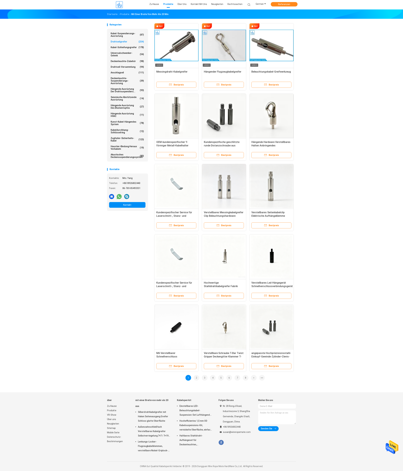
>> (262, 378)
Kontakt (127, 205)
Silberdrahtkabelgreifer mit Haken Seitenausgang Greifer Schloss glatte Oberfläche (153, 416)
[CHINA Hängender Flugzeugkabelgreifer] (224, 45)
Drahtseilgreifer (127, 41)
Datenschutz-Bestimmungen (115, 439)
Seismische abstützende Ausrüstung (127, 98)
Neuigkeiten (113, 423)
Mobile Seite (113, 432)
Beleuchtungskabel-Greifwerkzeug (271, 71)
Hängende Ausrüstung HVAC (127, 114)
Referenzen (284, 4)
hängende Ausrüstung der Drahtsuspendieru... (127, 90)
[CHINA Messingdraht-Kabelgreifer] (176, 45)
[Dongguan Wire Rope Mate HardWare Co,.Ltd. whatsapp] (119, 196)
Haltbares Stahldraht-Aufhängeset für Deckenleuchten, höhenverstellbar (191, 440)
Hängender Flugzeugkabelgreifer (222, 71)
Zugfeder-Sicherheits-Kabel (127, 139)
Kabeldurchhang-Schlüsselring (127, 131)
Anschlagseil (127, 72)
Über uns (111, 419)
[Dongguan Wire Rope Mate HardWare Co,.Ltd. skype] (126, 196)
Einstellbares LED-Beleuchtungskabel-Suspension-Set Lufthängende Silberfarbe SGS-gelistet (195, 411)
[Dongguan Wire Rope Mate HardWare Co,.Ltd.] (119, 5)
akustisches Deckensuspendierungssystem (127, 155)
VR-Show (111, 415)
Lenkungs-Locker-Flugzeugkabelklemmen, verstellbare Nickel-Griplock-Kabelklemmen (153, 446)
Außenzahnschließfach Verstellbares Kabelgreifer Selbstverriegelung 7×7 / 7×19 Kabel (153, 432)
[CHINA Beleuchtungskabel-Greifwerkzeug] (272, 45)
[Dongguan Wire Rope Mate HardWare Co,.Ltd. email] (111, 196)
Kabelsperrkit (184, 400)
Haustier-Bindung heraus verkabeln (127, 147)
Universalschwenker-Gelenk (127, 54)
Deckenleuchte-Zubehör (127, 61)
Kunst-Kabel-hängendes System (127, 123)
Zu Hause (112, 406)
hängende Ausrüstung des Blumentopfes (127, 106)
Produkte (111, 410)
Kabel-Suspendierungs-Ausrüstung (127, 34)
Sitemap (111, 428)
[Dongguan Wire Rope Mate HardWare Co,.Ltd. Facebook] (221, 442)
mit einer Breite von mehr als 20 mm (151, 403)
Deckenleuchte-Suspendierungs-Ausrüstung (127, 81)
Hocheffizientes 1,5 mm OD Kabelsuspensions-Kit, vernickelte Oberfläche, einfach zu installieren (195, 426)
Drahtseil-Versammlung (127, 67)
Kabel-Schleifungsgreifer (127, 47)
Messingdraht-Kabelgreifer (171, 71)
